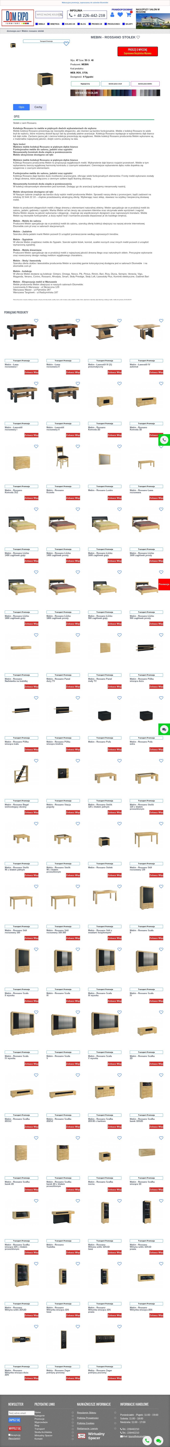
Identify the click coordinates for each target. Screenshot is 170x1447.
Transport (40, 1428)
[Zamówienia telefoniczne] (164, 440)
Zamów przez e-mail (115, 84)
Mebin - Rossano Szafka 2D (142, 1057)
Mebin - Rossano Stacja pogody (58, 806)
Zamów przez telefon (145, 84)
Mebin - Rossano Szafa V (58, 1057)
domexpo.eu (13, 31)
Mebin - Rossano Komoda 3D (138, 428)
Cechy (38, 107)
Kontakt (38, 1438)
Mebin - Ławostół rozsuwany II (55, 428)
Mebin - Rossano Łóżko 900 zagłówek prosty (142, 617)
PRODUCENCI (114, 24)
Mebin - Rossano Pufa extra (141, 743)
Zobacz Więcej (33, 372)
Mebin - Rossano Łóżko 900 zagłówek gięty (100, 617)
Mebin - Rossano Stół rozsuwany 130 (141, 868)
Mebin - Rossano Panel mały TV (100, 680)
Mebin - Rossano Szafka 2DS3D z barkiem (100, 1120)
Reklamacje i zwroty (87, 1428)
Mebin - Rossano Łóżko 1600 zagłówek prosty (142, 554)
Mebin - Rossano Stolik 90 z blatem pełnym (17, 868)
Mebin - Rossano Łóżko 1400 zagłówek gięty (17, 554)
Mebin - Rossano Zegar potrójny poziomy (100, 1371)
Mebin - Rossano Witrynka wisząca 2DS (141, 1309)
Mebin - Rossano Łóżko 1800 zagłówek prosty (58, 617)
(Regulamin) (14, 1438)
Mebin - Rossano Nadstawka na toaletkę (16, 680)
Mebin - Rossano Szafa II (141, 931)
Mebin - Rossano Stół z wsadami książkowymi (100, 931)
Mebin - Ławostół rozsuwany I (13, 428)
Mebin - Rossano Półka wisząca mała (17, 743)
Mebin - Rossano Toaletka (55, 1246)
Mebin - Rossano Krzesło (55, 491)
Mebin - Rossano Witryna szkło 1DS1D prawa (140, 1247)
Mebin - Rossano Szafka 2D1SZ (17, 1120)
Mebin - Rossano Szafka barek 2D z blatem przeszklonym (58, 1184)
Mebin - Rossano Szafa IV (141, 994)
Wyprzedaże (41, 1422)
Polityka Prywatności (87, 1418)
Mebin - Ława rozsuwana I (11, 365)
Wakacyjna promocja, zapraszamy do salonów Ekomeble (85, 2)
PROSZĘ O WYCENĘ (137, 51)
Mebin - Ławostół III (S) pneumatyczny (100, 365)
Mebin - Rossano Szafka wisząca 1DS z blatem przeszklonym (17, 1247)
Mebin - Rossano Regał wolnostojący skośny (17, 806)
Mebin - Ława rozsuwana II (53, 365)
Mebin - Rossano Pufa (99, 742)
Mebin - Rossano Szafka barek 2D (17, 1183)
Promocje (39, 1419)
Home (38, 1412)
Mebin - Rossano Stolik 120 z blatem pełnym (100, 806)
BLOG (83, 24)
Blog (37, 1425)
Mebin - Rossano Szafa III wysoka (100, 994)
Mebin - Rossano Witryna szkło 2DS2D (15, 1309)
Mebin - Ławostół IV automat (140, 365)
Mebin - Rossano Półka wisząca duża (142, 680)
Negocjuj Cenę (85, 84)
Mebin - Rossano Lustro (100, 490)
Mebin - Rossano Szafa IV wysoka (16, 1057)
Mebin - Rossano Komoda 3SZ (13, 491)
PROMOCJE (97, 24)
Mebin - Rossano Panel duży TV (58, 680)
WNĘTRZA (54, 24)
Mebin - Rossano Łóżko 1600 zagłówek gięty (100, 554)
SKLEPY (129, 24)
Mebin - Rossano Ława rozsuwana (141, 491)
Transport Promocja (21, 361)
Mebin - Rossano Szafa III (58, 994)
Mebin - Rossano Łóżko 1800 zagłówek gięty (17, 617)
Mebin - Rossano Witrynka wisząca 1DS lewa (57, 1310)
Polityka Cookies (85, 1423)
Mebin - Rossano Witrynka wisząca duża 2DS (16, 1372)
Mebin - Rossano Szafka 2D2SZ (58, 1120)
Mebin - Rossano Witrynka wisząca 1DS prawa (99, 1310)
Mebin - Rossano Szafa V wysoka (100, 1057)
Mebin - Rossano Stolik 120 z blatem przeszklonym (142, 807)
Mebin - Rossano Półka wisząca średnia (58, 743)
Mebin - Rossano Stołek (100, 867)
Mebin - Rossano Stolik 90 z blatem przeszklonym (58, 869)
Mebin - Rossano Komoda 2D (96, 428)
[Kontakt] (164, 729)
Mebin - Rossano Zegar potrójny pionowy (58, 1371)
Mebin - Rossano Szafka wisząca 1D (142, 1183)
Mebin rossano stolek (33, 31)
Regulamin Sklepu (86, 1412)
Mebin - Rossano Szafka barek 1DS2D (142, 1120)
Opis (21, 107)
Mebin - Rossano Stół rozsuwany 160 (16, 931)
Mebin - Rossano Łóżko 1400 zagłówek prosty (58, 554)
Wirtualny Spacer (43, 1435)
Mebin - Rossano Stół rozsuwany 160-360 (57, 931)
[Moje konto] (112, 14)
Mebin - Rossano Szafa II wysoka (16, 994)
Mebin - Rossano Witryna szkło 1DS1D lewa (99, 1247)
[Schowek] (120, 14)
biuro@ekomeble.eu (139, 1436)
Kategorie (40, 1415)
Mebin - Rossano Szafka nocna (100, 1183)
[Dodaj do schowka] (66, 43)
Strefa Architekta (43, 1432)
